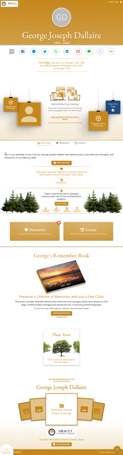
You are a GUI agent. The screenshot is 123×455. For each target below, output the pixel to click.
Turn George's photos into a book (65, 118)
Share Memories (62, 444)
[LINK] (111, 51)
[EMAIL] (78, 51)
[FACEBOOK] (22, 51)
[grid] (61, 110)
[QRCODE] (11, 51)
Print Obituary (63, 163)
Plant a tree (61, 204)
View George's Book (61, 313)
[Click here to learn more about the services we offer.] (61, 432)
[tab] (44, 143)
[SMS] (89, 51)
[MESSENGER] (33, 51)
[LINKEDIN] (67, 51)
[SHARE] (100, 51)
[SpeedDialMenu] (117, 449)
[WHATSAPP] (56, 51)
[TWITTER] (45, 51)
